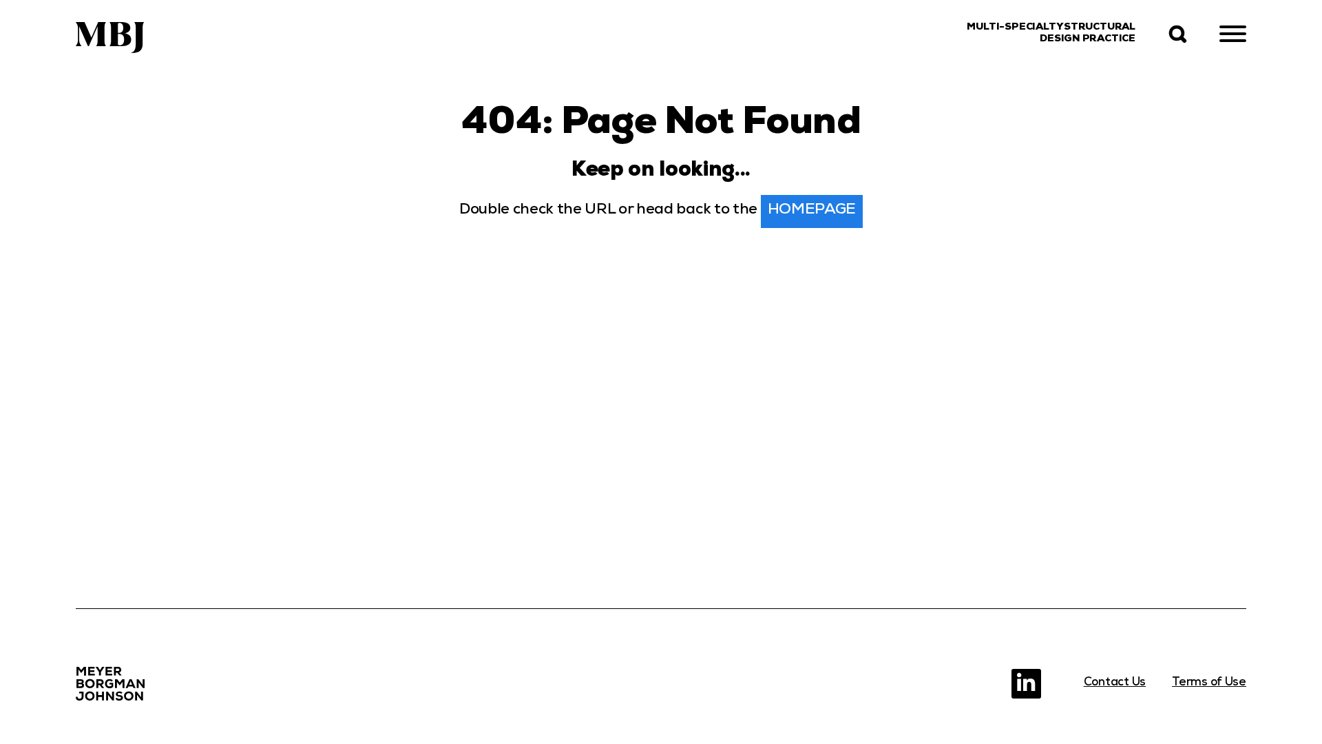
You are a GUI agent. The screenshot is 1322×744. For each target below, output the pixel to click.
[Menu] (1232, 34)
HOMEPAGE (812, 210)
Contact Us (1115, 683)
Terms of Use (1209, 683)
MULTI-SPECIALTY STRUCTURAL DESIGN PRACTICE (1051, 33)
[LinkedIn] (1026, 684)
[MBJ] (110, 684)
